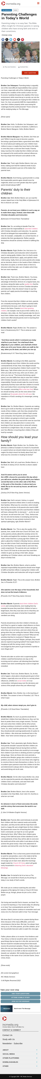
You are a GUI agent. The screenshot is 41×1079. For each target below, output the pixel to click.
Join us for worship (20, 1001)
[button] (2, 39)
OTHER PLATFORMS (11, 1058)
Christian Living (7, 35)
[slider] (7, 60)
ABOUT (6, 1050)
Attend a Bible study (20, 997)
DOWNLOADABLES (10, 1062)
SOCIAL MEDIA (9, 1054)
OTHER (5, 1066)
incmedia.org (13, 3)
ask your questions (20, 993)
